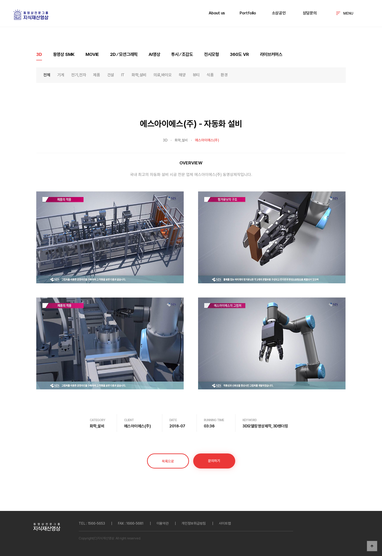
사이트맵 (225, 523)
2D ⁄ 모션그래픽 (124, 54)
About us (217, 13)
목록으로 (168, 461)
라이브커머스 (271, 54)
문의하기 (214, 461)
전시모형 (211, 54)
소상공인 (279, 13)
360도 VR (239, 54)
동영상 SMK (64, 54)
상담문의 (310, 13)
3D (39, 54)
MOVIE (92, 54)
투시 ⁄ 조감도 (182, 54)
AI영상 (154, 54)
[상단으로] (372, 546)
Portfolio (248, 13)
